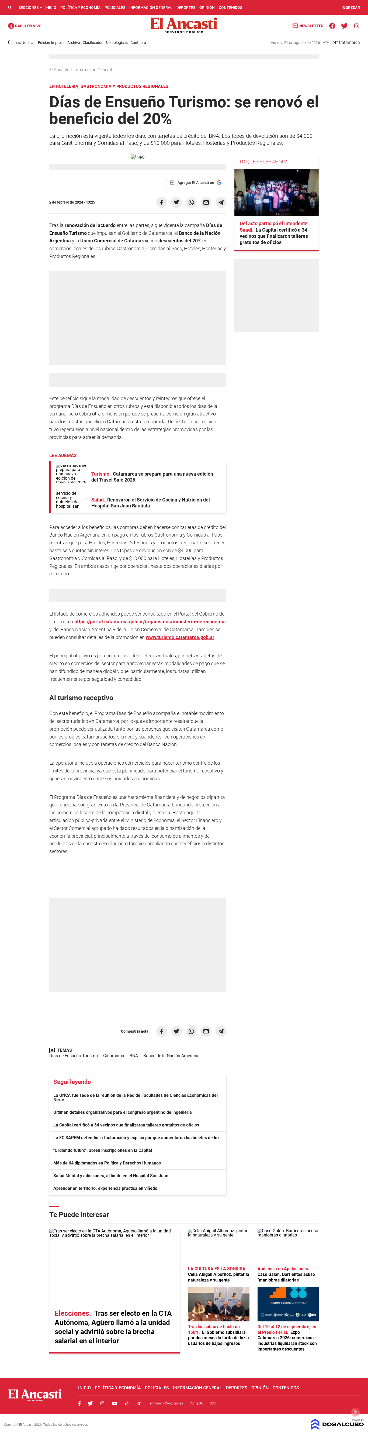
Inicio (50, 7)
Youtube (114, 1403)
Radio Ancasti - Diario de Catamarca (24, 26)
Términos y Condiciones (165, 1403)
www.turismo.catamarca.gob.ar (180, 637)
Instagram (102, 1403)
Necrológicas (117, 42)
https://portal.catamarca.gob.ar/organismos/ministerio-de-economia (150, 621)
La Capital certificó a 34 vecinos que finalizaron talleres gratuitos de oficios (126, 1125)
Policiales (115, 7)
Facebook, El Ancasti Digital (79, 1403)
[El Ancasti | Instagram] (356, 25)
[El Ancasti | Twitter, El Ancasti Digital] (344, 25)
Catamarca (113, 1055)
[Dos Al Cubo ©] (337, 1428)
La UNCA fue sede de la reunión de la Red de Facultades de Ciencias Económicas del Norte (135, 1097)
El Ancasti (59, 69)
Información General (150, 7)
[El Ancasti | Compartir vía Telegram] (221, 202)
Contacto (138, 42)
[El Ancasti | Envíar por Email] (206, 202)
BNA (134, 1055)
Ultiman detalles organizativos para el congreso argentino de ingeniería (122, 1112)
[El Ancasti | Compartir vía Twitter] (176, 202)
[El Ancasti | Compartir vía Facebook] (161, 202)
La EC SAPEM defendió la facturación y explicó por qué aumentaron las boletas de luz (136, 1137)
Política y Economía (80, 7)
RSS (213, 1403)
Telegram (138, 1403)
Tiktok (126, 1403)
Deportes (185, 7)
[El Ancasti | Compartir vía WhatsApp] (191, 202)
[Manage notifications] (355, 1412)
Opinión (207, 7)
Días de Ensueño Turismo (73, 1055)
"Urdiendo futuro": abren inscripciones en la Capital (102, 1150)
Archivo (73, 42)
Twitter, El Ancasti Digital (90, 1403)
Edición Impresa (51, 42)
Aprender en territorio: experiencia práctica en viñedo (105, 1188)
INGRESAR (351, 7)
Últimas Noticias (21, 42)
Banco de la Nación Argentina (171, 1055)
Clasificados (93, 42)
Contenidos (230, 7)
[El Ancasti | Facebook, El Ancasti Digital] (332, 25)
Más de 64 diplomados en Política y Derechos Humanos (107, 1163)
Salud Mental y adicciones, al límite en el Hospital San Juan (110, 1175)
